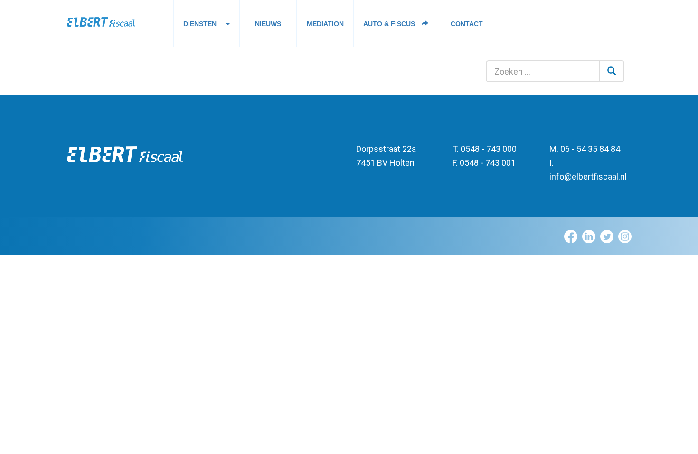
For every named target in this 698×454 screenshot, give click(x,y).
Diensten (200, 24)
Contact (467, 24)
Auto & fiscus (390, 24)
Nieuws (268, 24)
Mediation (325, 24)
